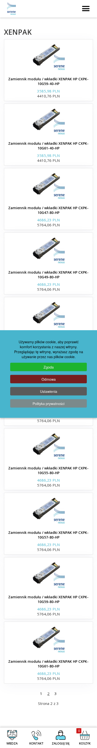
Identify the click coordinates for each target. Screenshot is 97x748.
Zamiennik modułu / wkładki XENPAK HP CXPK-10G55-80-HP (48, 470)
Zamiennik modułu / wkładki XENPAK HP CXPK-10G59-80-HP (48, 599)
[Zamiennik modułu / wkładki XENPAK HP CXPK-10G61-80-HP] (48, 639)
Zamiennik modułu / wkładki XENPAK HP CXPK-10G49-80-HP (48, 274)
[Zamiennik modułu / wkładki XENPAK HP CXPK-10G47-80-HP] (48, 186)
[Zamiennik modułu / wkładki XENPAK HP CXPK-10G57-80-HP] (48, 510)
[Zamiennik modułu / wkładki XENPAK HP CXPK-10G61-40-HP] (48, 121)
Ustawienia (48, 391)
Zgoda (49, 367)
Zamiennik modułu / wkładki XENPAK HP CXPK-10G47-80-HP (48, 210)
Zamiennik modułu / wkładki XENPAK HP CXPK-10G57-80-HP (48, 535)
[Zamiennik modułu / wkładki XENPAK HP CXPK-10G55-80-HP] (48, 446)
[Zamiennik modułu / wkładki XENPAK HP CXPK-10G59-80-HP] (48, 575)
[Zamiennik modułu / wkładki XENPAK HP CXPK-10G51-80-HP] (48, 314)
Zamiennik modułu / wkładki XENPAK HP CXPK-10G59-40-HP (48, 81)
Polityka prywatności (48, 403)
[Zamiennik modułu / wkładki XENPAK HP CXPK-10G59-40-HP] (48, 57)
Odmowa (49, 379)
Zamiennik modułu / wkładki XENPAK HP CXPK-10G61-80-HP (48, 663)
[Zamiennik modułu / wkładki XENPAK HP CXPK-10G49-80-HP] (48, 250)
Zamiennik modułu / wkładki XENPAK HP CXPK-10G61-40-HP (48, 145)
